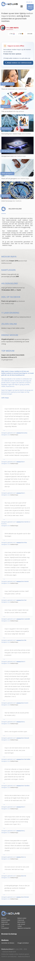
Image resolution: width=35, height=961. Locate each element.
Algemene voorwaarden (24, 928)
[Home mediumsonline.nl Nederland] (9, 4)
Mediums (3, 918)
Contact (20, 926)
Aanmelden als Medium (7, 943)
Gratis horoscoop (6, 201)
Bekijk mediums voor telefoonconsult (19, 63)
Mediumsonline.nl (7, 949)
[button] (21, 6)
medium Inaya (14, 435)
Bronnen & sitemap (9, 934)
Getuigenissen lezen (7, 156)
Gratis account (5, 924)
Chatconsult (21, 920)
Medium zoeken (22, 918)
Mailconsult (4, 922)
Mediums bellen (5, 920)
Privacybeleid (5, 928)
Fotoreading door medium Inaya (11, 134)
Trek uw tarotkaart (7, 111)
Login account (21, 924)
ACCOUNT (30, 7)
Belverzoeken (21, 922)
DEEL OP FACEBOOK (10, 297)
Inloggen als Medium (23, 943)
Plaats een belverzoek (8, 89)
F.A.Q (2, 926)
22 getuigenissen (7, 360)
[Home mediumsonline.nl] (10, 913)
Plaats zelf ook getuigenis (9, 178)
